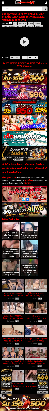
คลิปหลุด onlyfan (9, 177)
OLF (15, 23)
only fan (30, 23)
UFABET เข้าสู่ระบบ (38, 63)
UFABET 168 (23, 63)
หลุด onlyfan (30, 26)
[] (45, 8)
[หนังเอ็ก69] (25, 2)
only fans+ (37, 23)
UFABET (5, 63)
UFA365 (13, 63)
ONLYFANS (7, 23)
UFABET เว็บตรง (24, 66)
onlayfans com (22, 23)
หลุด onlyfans (39, 26)
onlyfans (5, 26)
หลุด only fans (21, 26)
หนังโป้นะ (28, 183)
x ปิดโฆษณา (6, 392)
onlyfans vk (12, 26)
